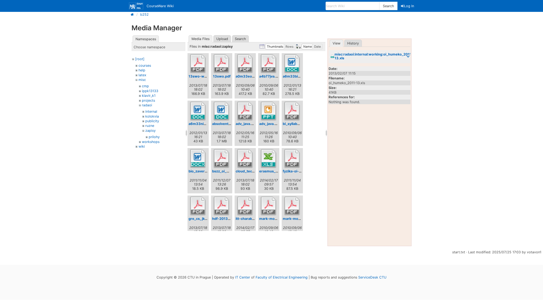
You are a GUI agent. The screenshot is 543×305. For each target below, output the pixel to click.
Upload (222, 39)
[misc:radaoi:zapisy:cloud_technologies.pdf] (245, 158)
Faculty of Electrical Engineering (282, 277)
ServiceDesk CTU (372, 277)
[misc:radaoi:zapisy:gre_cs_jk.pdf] (198, 206)
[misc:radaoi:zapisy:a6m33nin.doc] (198, 111)
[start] (133, 14)
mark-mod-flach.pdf (300, 218)
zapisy (150, 130)
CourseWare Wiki (160, 6)
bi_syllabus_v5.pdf (298, 124)
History (353, 43)
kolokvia (152, 116)
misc (142, 80)
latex (142, 75)
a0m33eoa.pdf (248, 76)
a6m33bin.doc (295, 76)
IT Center (242, 277)
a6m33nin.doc (201, 124)
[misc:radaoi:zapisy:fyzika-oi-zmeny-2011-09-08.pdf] (292, 158)
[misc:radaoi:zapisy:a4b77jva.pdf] (268, 63)
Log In (409, 6)
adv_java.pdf (246, 124)
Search (388, 6)
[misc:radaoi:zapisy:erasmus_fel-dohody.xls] (268, 158)
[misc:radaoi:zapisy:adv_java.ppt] (268, 111)
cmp (145, 86)
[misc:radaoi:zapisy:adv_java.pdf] (245, 111)
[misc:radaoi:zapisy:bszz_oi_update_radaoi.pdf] (221, 158)
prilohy (154, 137)
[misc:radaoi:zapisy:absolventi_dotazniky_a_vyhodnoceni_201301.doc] (221, 111)
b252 (144, 14)
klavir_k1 (148, 95)
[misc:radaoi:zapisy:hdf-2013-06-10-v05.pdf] (221, 206)
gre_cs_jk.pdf (200, 218)
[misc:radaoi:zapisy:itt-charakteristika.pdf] (245, 206)
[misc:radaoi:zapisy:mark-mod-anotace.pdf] (268, 206)
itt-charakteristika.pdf (254, 218)
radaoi (147, 105)
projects (148, 100)
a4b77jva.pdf (270, 76)
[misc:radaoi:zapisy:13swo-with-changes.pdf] (198, 63)
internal (151, 111)
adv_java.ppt (269, 124)
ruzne (149, 125)
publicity (152, 121)
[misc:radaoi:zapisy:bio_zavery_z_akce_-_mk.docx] (198, 158)
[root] (139, 59)
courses (145, 65)
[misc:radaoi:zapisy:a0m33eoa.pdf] (245, 63)
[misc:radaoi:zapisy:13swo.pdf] (221, 63)
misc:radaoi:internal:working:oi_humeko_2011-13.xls (373, 56)
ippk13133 (150, 91)
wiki (142, 146)
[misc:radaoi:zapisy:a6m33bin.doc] (292, 63)
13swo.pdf (222, 76)
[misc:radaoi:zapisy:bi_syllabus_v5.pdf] (292, 111)
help (142, 70)
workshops (151, 142)
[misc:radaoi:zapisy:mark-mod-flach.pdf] (292, 206)
